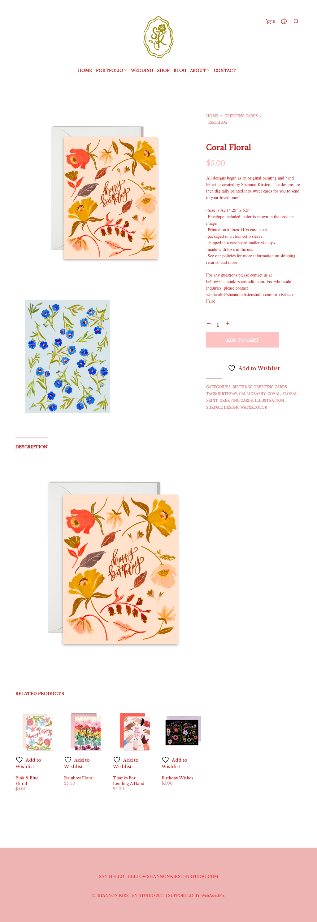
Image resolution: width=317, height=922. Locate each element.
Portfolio (109, 70)
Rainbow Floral (78, 778)
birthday (227, 394)
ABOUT (198, 70)
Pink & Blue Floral (26, 781)
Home (85, 70)
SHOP (163, 70)
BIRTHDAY (218, 123)
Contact (225, 70)
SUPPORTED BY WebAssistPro (196, 895)
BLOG (180, 70)
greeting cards (236, 401)
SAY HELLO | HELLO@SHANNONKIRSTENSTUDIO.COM (158, 876)
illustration (269, 401)
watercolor (253, 408)
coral (273, 394)
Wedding (142, 70)
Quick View (40, 764)
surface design (222, 408)
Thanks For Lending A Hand (128, 781)
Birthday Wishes (177, 778)
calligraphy (252, 394)
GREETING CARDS (241, 116)
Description (31, 447)
